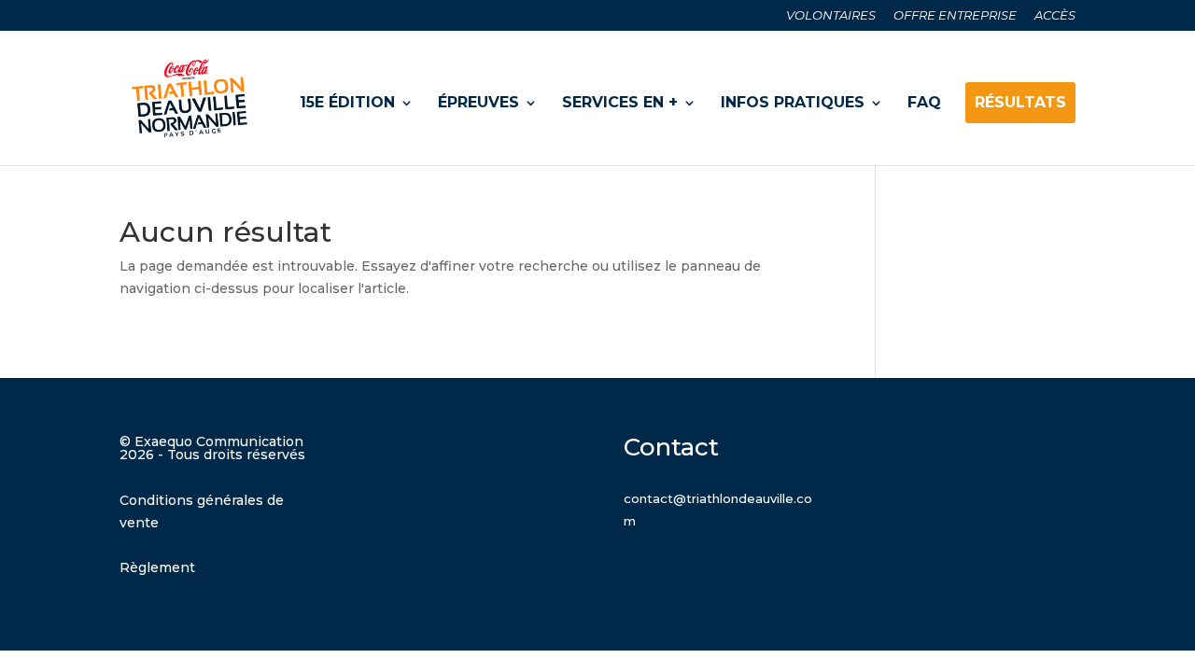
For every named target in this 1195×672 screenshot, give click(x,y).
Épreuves (478, 102)
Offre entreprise (955, 15)
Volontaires (831, 15)
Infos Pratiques (793, 102)
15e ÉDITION (347, 102)
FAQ (924, 102)
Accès (1055, 15)
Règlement (157, 567)
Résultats (1020, 102)
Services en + (620, 102)
